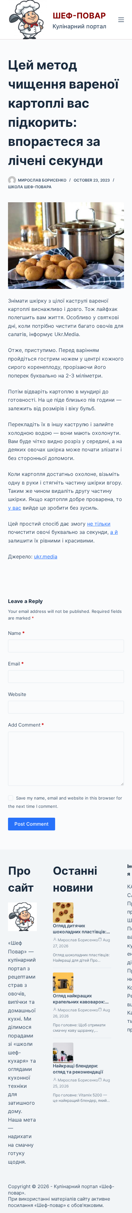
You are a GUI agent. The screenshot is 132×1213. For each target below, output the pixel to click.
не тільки (99, 523)
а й (114, 532)
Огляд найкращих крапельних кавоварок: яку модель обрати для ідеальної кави (79, 1004)
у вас (14, 508)
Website (17, 694)
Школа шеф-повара (30, 186)
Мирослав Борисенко (78, 939)
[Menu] (121, 20)
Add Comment (26, 725)
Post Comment (31, 824)
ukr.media (45, 556)
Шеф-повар (79, 15)
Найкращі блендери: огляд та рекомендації (78, 1068)
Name (16, 633)
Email (16, 664)
